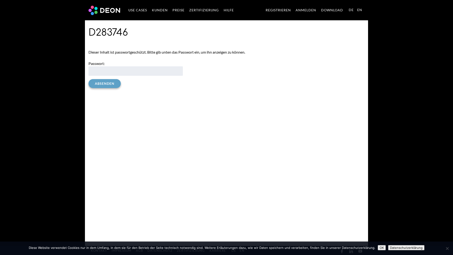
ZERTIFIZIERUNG (204, 10)
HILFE (229, 10)
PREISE (178, 10)
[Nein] (447, 248)
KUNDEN (160, 10)
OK (382, 248)
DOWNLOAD (332, 10)
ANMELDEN (306, 10)
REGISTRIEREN (278, 10)
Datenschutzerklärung (406, 248)
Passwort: (96, 63)
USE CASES (137, 10)
